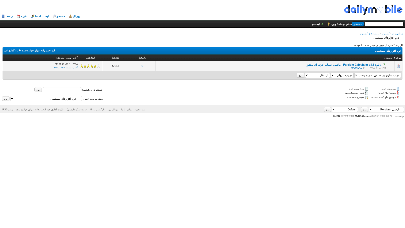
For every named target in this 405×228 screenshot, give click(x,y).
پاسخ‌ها (142, 57)
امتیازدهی (90, 57)
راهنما (9, 16)
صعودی (61, 57)
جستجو (61, 16)
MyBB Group (362, 116)
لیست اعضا (42, 16)
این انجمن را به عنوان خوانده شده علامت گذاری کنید (29, 50)
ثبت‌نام (316, 24)
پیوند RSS (7, 109)
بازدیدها (115, 57)
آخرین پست (71, 57)
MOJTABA (356, 68)
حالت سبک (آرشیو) (77, 109)
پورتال (76, 16)
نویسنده (388, 57)
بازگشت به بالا (97, 109)
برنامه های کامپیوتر (369, 33)
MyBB (336, 116)
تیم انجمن (140, 109)
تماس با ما (126, 109)
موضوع (397, 57)
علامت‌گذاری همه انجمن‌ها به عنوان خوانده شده (40, 109)
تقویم (24, 16)
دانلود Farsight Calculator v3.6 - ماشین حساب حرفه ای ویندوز (344, 64)
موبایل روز (397, 33)
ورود (333, 24)
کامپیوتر (385, 33)
